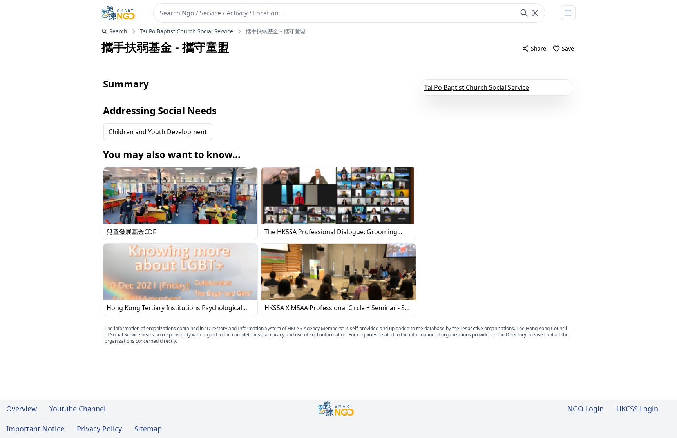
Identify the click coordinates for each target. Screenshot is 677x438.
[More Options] (568, 12)
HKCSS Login (637, 408)
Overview (21, 408)
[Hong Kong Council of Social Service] (118, 13)
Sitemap (148, 428)
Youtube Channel (77, 408)
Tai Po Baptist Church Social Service (476, 87)
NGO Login (585, 408)
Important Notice (35, 428)
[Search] (524, 13)
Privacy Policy (99, 428)
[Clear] (535, 13)
